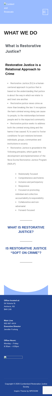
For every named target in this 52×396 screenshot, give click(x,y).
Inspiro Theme (20, 391)
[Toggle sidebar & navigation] (45, 12)
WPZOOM (33, 391)
